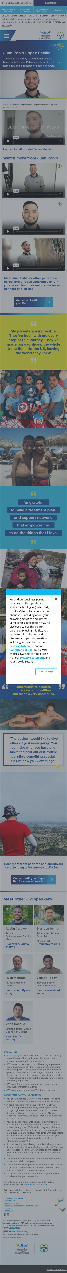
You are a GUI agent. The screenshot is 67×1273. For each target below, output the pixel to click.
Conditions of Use (21, 650)
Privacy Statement (22, 646)
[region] (33, 636)
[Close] (56, 599)
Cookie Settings (46, 672)
